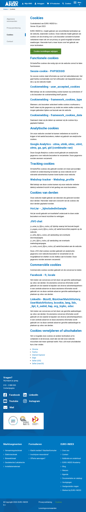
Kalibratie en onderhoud (71, 458)
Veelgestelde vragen (70, 486)
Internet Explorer (38, 355)
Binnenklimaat (10, 458)
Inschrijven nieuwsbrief (39, 454)
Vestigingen (67, 482)
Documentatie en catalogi (72, 478)
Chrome (35, 349)
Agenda (65, 474)
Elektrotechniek (11, 454)
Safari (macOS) (38, 363)
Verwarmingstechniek (13, 450)
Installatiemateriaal (12, 466)
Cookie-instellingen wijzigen (46, 51)
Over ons (65, 450)
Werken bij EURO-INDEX (71, 490)
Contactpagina (8, 388)
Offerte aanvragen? (37, 458)
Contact (65, 454)
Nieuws (65, 470)
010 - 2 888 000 (9, 385)
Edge (34, 358)
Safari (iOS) (36, 361)
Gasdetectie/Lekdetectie (15, 462)
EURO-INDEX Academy (71, 462)
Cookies (58, 502)
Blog (64, 466)
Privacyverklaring (45, 502)
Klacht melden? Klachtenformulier (43, 450)
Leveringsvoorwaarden (47, 508)
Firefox (35, 352)
